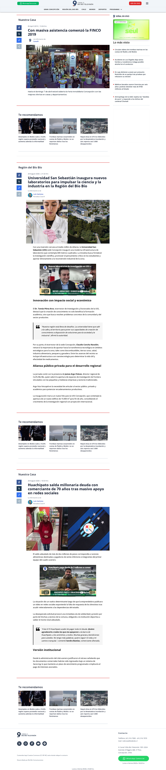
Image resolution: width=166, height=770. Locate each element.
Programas (114, 9)
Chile (84, 9)
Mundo (92, 9)
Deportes (103, 9)
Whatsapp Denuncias (29, 3)
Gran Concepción (51, 9)
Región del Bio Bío (70, 9)
